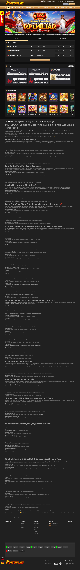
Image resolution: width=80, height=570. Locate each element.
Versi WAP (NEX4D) (70, 1)
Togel (12, 7)
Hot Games (17, 7)
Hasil (16, 38)
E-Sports (57, 7)
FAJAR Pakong (13, 46)
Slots (23, 7)
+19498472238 (54, 525)
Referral (22, 527)
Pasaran (40, 38)
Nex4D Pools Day (14, 50)
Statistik (71, 42)
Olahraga (39, 7)
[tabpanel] (40, 22)
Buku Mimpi (63, 38)
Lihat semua (40, 59)
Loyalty (22, 525)
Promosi (70, 7)
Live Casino (28, 7)
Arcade (51, 7)
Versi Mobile (60, 1)
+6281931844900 (54, 523)
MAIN (12, 97)
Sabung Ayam (64, 7)
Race (34, 7)
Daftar (72, 4)
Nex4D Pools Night (15, 55)
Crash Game (45, 7)
